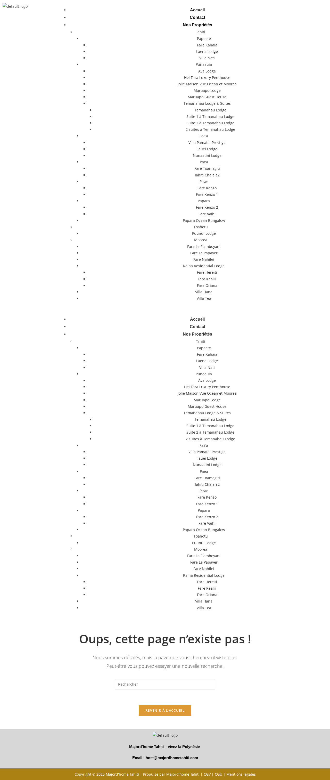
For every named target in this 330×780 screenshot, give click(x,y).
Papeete (204, 38)
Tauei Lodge (207, 149)
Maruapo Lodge (207, 90)
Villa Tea (204, 298)
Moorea (200, 239)
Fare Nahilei (203, 259)
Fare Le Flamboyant (204, 246)
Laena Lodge (207, 51)
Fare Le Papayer (204, 252)
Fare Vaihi (207, 214)
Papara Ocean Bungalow (204, 220)
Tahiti (200, 31)
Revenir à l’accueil (165, 710)
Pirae (204, 181)
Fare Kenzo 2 (207, 207)
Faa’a (204, 135)
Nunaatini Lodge (207, 155)
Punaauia (204, 64)
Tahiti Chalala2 (207, 175)
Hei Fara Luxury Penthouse (207, 77)
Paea (204, 161)
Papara (204, 200)
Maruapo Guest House (207, 96)
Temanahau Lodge (210, 110)
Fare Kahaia (207, 45)
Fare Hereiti (207, 272)
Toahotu (201, 226)
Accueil (197, 10)
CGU (218, 774)
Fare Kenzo (207, 187)
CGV (207, 774)
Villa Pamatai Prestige (207, 142)
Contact (197, 17)
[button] (194, 308)
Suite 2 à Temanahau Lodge (210, 122)
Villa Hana (203, 291)
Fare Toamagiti (207, 168)
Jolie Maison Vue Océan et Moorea (207, 84)
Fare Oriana (207, 285)
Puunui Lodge (204, 233)
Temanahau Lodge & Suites (207, 103)
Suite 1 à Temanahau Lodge (210, 116)
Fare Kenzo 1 (207, 194)
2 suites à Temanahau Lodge (210, 129)
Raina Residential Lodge (204, 265)
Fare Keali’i (207, 279)
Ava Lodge (207, 71)
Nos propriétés (197, 25)
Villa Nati (207, 57)
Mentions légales (241, 774)
